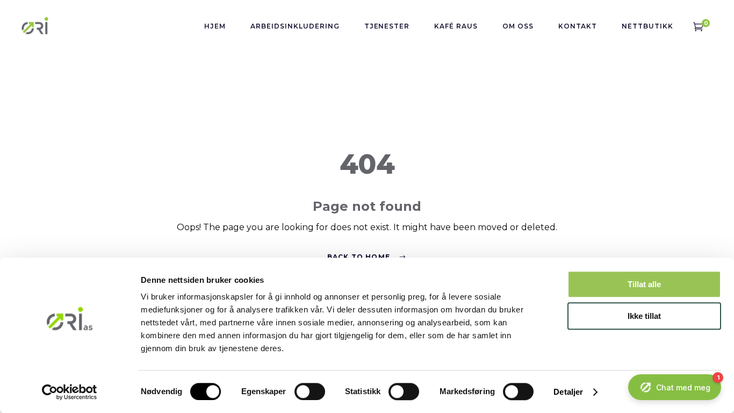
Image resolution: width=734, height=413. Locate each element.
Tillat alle (644, 284)
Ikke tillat (644, 316)
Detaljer (568, 391)
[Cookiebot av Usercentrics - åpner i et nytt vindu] (70, 392)
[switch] (309, 391)
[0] (698, 26)
